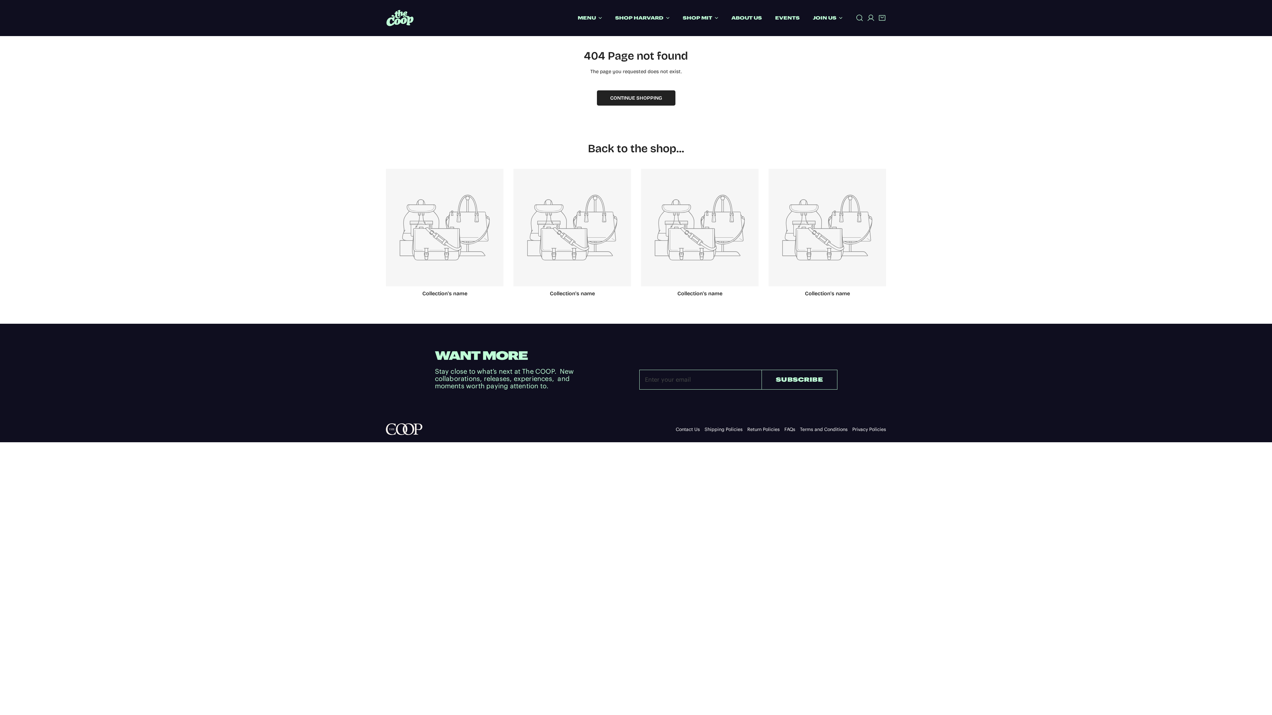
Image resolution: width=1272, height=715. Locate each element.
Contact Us (688, 429)
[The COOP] (400, 18)
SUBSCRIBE (799, 379)
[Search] (860, 18)
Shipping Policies (724, 429)
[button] (882, 18)
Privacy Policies (869, 429)
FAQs (789, 429)
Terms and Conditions (824, 429)
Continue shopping (636, 98)
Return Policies (763, 429)
